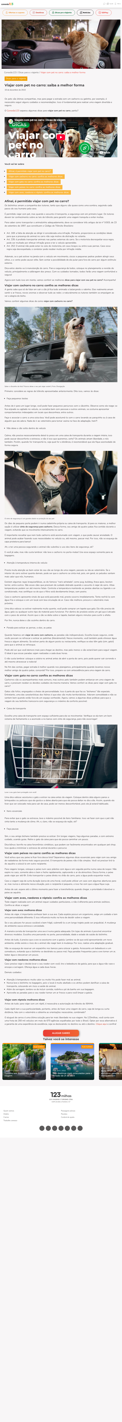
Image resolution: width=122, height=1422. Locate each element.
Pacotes (64, 1114)
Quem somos (8, 1111)
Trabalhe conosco (10, 1120)
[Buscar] (105, 4)
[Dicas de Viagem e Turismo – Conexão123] (7, 4)
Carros (6, 1117)
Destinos (40, 12)
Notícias (86, 12)
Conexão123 (10, 72)
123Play (105, 12)
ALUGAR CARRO (61, 1033)
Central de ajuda (67, 1117)
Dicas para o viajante (28, 72)
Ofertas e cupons (16, 12)
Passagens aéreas (68, 1111)
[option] (15, 13)
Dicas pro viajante (63, 12)
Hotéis (6, 1114)
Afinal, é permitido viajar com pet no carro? (30, 171)
